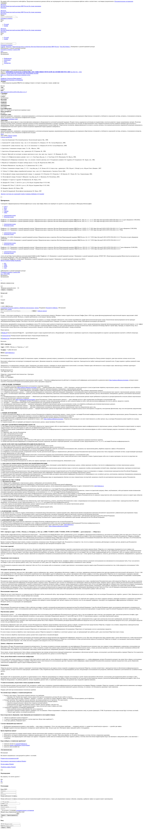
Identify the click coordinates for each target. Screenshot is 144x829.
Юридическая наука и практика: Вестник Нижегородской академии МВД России (35, 46)
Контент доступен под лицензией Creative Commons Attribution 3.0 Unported (22, 194)
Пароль (3, 825)
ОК (18, 813)
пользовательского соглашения (25, 810)
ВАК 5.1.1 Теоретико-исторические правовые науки (15, 75)
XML (5, 265)
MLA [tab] (5, 208)
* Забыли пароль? (42, 311)
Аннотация (7, 60)
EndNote (7, 260)
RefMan (12, 260)
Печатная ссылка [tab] (9, 217)
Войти (34, 311)
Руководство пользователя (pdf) (10, 758)
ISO (5, 263)
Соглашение (4, 307)
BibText (3, 260)
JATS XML (7, 273)
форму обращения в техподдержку (20, 745)
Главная (3, 46)
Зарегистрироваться (12, 815)
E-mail (2, 803)
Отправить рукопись (6, 18)
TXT (5, 268)
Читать (10, 135)
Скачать (14, 135)
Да (1, 781)
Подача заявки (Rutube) (7, 764)
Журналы (3, 4)
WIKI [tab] (5, 212)
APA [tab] (5, 209)
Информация (7, 58)
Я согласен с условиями (9, 810)
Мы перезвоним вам (6, 749)
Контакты (3, 7)
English (6, 26)
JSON (5, 266)
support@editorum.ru (21, 743)
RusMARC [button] (18, 260)
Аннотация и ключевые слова (9, 119)
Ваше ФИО (4, 789)
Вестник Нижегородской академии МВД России (15, 6)
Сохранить (9, 289)
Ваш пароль (4, 805)
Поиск (2, 15)
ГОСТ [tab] (6, 206)
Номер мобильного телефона (9, 796)
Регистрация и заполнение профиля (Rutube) (13, 761)
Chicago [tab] (6, 211)
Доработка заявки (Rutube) (8, 767)
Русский (6, 24)
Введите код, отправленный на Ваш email (12, 812)
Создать (9, 309)
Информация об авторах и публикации (12, 80)
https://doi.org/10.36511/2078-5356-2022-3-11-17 (14, 92)
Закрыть (3, 289)
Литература (7, 63)
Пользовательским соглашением (124, 1)
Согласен (3, 3)
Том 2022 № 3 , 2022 (76, 72)
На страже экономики (35, 6)
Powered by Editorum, (52, 307)
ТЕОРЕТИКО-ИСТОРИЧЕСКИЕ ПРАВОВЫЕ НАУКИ (22, 73)
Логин (2, 824)
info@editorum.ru (9, 352)
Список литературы (6, 137)
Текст (5, 61)
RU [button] (2, 21)
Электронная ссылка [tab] (10, 215)
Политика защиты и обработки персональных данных (23, 307)
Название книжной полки (8, 288)
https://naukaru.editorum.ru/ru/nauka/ (119, 380)
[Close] (1, 197)
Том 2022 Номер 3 (65, 46)
